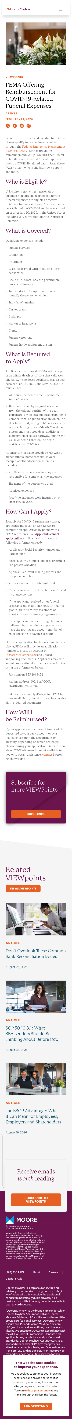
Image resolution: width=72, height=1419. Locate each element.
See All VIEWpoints (23, 888)
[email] (29, 126)
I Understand (36, 1406)
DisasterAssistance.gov (21, 655)
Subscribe (36, 814)
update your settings (37, 1390)
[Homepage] (18, 9)
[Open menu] (61, 9)
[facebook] (15, 126)
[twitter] (8, 126)
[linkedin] (22, 126)
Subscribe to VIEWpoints (36, 1200)
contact (47, 754)
